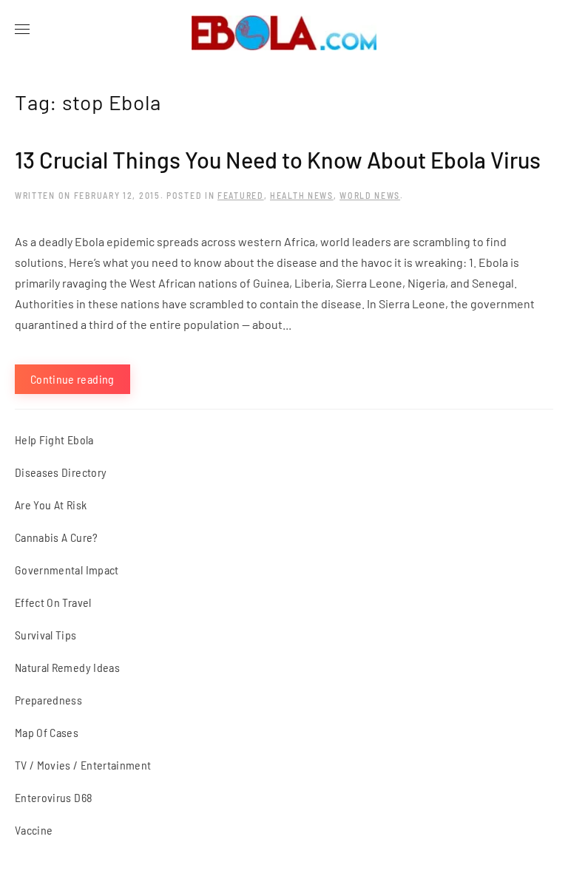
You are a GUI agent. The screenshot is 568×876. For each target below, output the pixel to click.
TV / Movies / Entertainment (83, 765)
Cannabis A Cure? (56, 537)
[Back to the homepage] (284, 29)
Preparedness (48, 700)
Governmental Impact (67, 570)
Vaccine (34, 830)
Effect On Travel (53, 602)
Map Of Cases (46, 732)
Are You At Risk (51, 505)
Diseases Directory (60, 472)
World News (369, 195)
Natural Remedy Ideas (67, 667)
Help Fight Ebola (54, 439)
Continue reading (72, 379)
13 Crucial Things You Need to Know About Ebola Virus (278, 159)
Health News (302, 195)
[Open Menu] (22, 29)
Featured (240, 195)
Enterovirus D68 (53, 797)
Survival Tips (46, 635)
